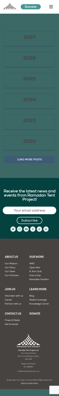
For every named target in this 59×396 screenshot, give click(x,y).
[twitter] (13, 229)
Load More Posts (29, 159)
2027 (29, 37)
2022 (29, 141)
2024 (29, 99)
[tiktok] (39, 229)
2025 (29, 79)
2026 (29, 58)
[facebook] (32, 229)
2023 (29, 120)
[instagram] (19, 229)
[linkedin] (46, 229)
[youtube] (26, 229)
